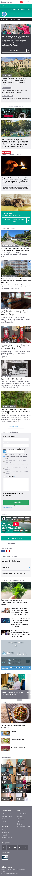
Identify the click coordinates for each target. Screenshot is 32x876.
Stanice (4, 819)
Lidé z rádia (6, 757)
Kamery (29, 9)
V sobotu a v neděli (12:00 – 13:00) (16, 468)
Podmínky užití (21, 869)
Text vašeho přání (9, 476)
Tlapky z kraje (7, 213)
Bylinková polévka (17, 739)
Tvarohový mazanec (18, 747)
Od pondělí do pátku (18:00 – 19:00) (16, 465)
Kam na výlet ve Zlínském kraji (14, 574)
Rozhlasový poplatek (23, 826)
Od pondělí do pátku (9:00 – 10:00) (16, 456)
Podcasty (5, 835)
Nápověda (20, 816)
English (3, 871)
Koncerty (5, 514)
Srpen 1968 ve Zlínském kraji (11, 379)
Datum (4, 451)
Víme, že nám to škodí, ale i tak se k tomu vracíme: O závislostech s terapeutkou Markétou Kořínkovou (20, 622)
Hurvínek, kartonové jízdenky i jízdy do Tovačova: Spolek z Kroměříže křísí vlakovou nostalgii (14, 313)
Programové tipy (8, 544)
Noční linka (6, 673)
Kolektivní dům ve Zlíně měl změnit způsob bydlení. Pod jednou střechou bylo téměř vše (16, 280)
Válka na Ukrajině (7, 814)
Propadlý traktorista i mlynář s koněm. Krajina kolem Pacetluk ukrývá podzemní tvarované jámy (15, 411)
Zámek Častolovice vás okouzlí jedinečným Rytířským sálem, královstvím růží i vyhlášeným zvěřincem (14, 81)
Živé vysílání (5, 830)
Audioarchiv (21, 9)
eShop (4, 821)
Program (13, 9)
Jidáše (13, 731)
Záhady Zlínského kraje (11, 561)
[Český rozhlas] (6, 2)
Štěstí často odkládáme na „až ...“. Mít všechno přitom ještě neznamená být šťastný (14, 602)
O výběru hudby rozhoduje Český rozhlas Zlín (13, 494)
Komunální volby (7, 816)
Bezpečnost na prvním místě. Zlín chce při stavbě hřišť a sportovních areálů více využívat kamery (15, 143)
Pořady (12, 19)
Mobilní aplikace (7, 837)
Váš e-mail (6, 443)
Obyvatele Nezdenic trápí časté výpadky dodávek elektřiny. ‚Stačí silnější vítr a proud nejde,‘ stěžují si (15, 181)
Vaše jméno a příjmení (10, 436)
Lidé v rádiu (20, 819)
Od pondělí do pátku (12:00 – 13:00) (16, 461)
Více (19, 19)
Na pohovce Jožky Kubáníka (13, 580)
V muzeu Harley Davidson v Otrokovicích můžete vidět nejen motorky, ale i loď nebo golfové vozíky (15, 347)
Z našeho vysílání (8, 229)
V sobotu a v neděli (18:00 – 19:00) (16, 472)
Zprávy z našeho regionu (12, 154)
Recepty (5, 702)
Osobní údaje (11, 869)
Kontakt (19, 824)
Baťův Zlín (6, 567)
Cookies (3, 869)
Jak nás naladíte (22, 814)
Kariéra (19, 821)
